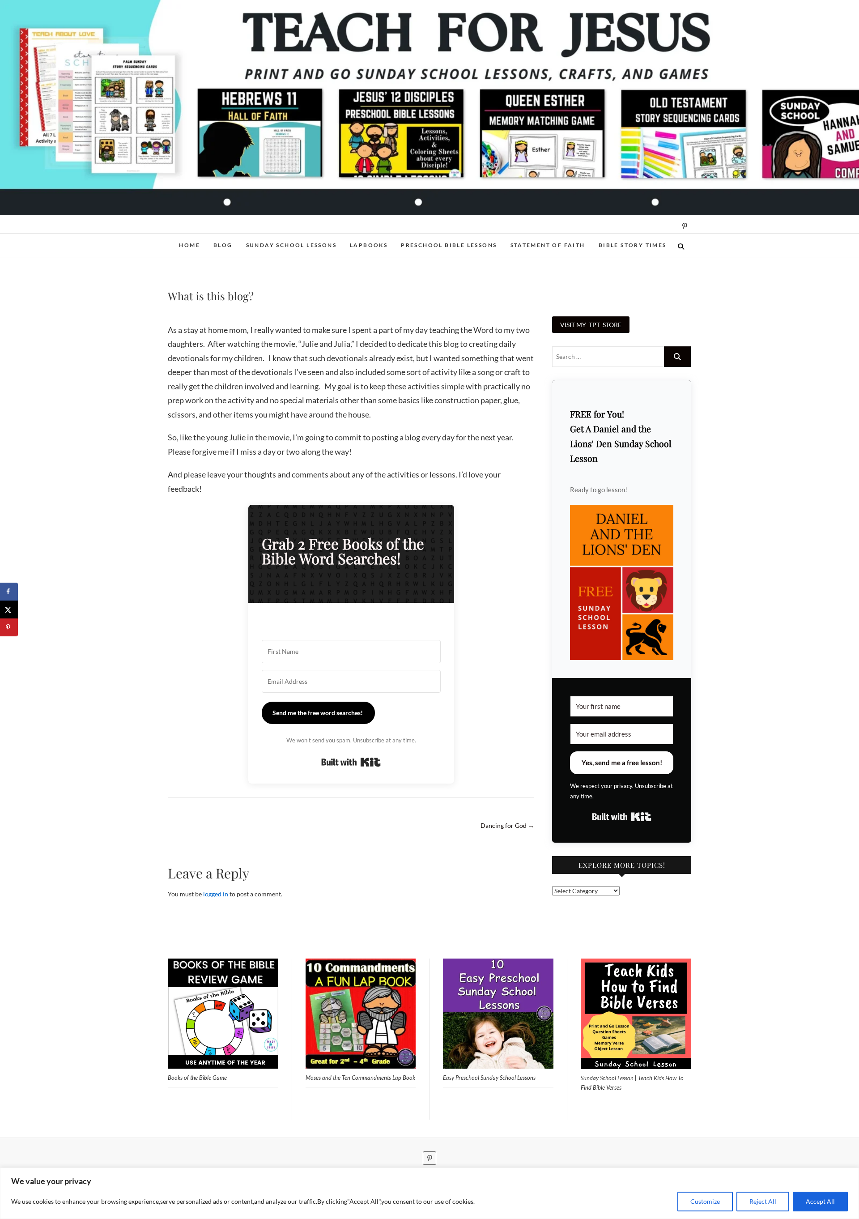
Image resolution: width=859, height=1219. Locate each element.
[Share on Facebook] (9, 592)
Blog (223, 245)
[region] (429, 1193)
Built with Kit (351, 762)
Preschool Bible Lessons (449, 245)
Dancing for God (507, 825)
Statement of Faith (547, 245)
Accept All (820, 1201)
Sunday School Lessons (291, 245)
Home (189, 245)
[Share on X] (9, 609)
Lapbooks (368, 245)
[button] (621, 582)
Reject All (762, 1201)
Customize (705, 1201)
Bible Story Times (633, 245)
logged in (215, 894)
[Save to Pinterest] (9, 627)
